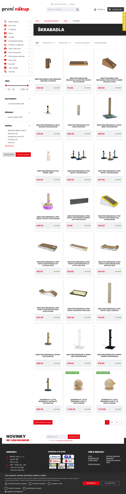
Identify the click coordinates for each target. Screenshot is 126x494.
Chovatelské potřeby (51, 21)
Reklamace (110, 458)
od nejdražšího (100, 43)
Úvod (37, 21)
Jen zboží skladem (16, 103)
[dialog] (63, 483)
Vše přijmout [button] (91, 483)
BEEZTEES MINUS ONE (17, 130)
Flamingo (12, 139)
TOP (37, 43)
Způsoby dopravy (94, 464)
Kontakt (72, 4)
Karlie (11, 142)
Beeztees (12, 133)
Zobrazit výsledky (23, 154)
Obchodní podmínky (113, 456)
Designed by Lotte (16, 136)
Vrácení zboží (93, 460)
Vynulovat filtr (9, 154)
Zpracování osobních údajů (113, 461)
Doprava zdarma (15, 117)
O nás (90, 456)
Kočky (66, 21)
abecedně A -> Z (49, 43)
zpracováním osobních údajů (64, 440)
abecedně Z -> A (65, 43)
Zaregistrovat (73, 437)
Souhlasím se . (61, 440)
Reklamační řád (93, 458)
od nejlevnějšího (82, 43)
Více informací (55, 480)
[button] (42, 492)
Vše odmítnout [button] (110, 483)
